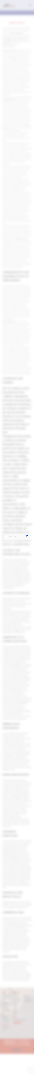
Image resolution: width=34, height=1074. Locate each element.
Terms (28, 539)
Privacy (25, 539)
